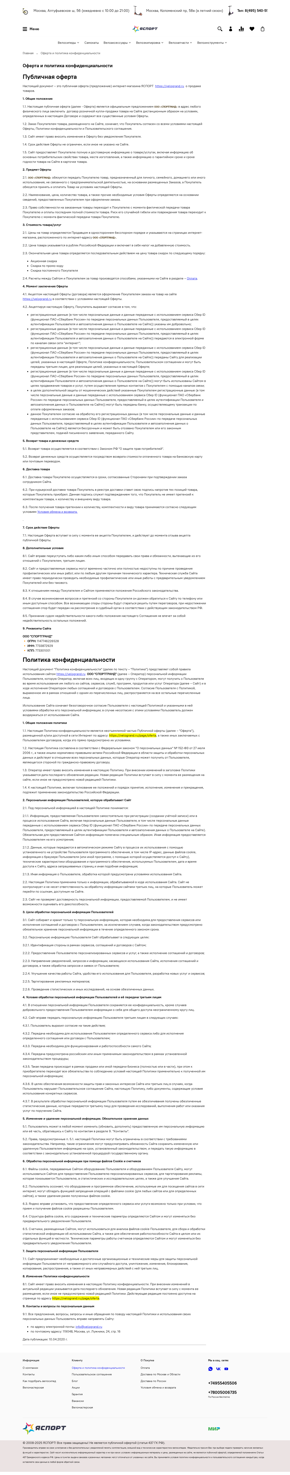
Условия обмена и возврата (158, 1387)
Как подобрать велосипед (39, 1381)
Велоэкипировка (148, 43)
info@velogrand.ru (89, 1327)
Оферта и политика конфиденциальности (98, 1368)
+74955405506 (222, 1383)
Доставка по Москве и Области (160, 1374)
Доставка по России (153, 1381)
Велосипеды (67, 43)
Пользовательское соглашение (92, 1374)
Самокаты (91, 43)
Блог (75, 1381)
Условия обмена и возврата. (57, 512)
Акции (76, 1387)
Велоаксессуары (116, 43)
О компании (30, 1368)
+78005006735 (222, 1392)
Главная (28, 53)
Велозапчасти (179, 43)
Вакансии (78, 1401)
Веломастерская (33, 1387)
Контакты (29, 1374)
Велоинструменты (210, 43)
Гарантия (77, 1394)
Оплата (192, 278)
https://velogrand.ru (169, 86)
